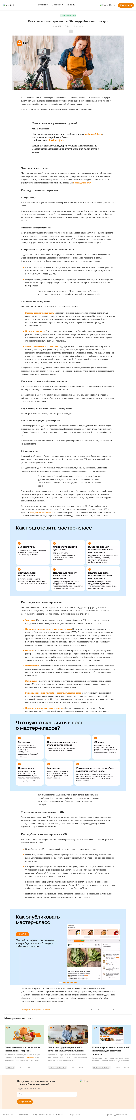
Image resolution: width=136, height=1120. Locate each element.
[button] (16, 948)
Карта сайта (75, 1114)
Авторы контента (57, 1068)
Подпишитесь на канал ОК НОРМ (48, 1114)
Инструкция (26, 1010)
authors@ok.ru (93, 133)
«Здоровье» (29, 1057)
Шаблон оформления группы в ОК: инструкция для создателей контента (111, 1050)
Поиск (112, 5)
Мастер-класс (36, 1010)
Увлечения (46, 1010)
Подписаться (126, 5)
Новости (10, 1068)
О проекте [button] (56, 4)
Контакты (71, 5)
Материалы (8, 1114)
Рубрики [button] (42, 4)
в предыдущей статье (82, 183)
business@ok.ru (58, 140)
